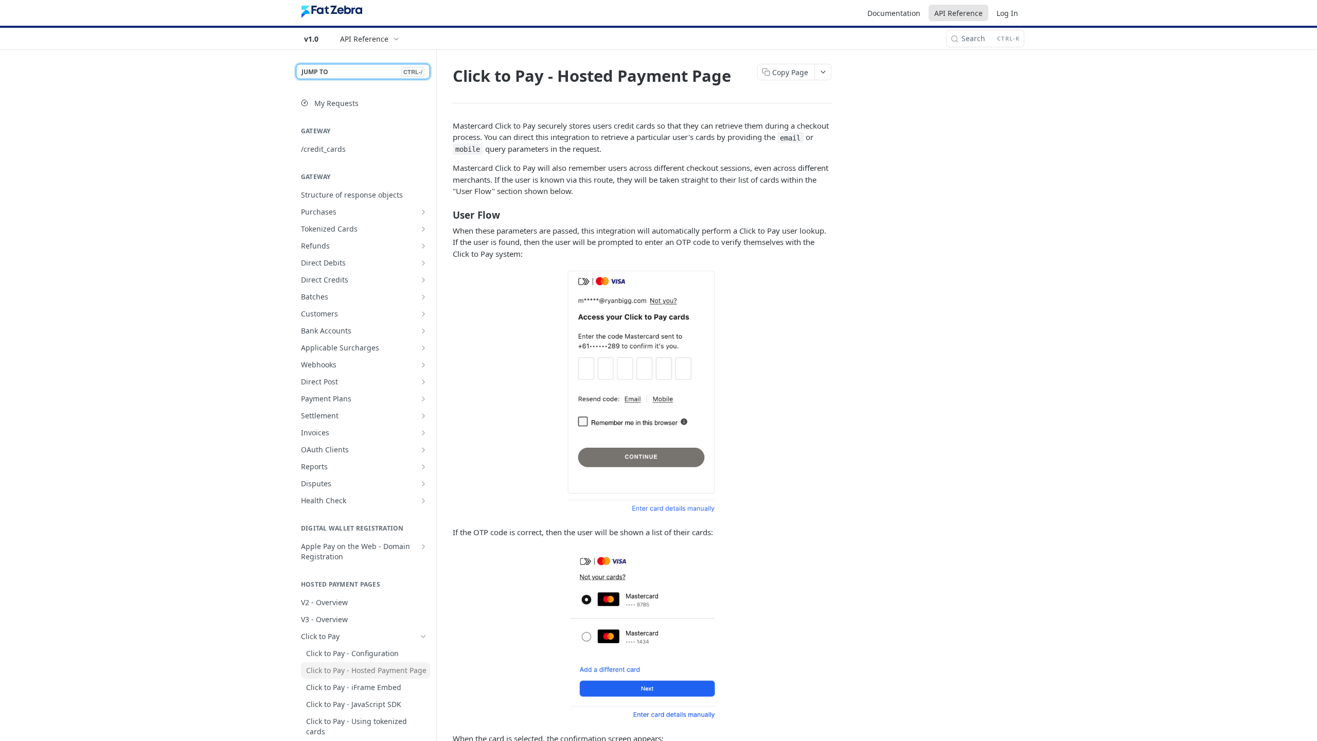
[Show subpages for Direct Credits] (423, 280)
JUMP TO (361, 71)
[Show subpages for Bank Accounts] (423, 331)
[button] (642, 393)
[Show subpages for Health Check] (423, 501)
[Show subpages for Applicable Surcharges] (423, 348)
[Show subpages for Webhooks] (423, 365)
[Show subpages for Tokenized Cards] (423, 229)
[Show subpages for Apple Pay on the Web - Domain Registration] (423, 546)
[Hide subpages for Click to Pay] (423, 636)
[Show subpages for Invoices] (423, 433)
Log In (1007, 13)
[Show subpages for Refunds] (423, 246)
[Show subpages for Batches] (423, 297)
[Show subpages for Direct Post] (423, 382)
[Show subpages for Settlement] (423, 416)
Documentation (893, 13)
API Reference (958, 13)
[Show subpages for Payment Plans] (423, 399)
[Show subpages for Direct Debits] (423, 263)
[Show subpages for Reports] (423, 467)
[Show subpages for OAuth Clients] (423, 450)
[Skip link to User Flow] (445, 214)
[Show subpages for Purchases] (423, 212)
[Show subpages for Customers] (423, 314)
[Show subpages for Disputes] (423, 484)
